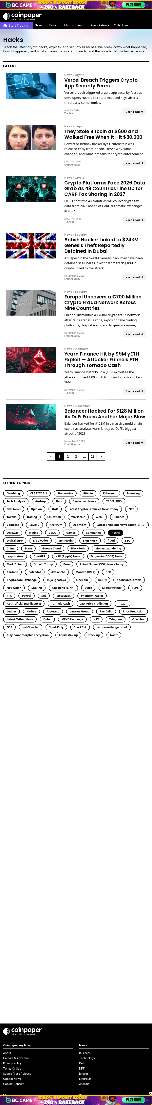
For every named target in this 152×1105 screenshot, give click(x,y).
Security (81, 234)
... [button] (84, 456)
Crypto (79, 75)
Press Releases (101, 25)
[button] (100, 25)
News (68, 75)
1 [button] (59, 456)
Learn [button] (80, 25)
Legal (79, 126)
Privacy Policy (12, 1063)
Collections (121, 25)
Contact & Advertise (16, 1058)
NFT (82, 1068)
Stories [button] (53, 25)
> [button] (101, 456)
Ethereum (81, 348)
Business (85, 1053)
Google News (12, 1078)
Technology (87, 1058)
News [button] (38, 25)
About (7, 1053)
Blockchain (82, 406)
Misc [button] (67, 25)
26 (92, 456)
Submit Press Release (17, 1073)
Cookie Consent (13, 1084)
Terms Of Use (12, 1068)
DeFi (82, 1063)
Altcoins (84, 1084)
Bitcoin (83, 1073)
